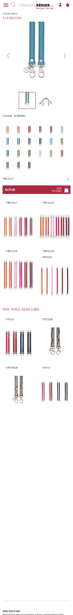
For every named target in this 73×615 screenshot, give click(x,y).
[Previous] (8, 56)
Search (13, 4)
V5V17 (46, 368)
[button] (36, 180)
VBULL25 (48, 203)
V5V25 (10, 319)
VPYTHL (47, 319)
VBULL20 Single (48, 254)
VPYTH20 (12, 368)
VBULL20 (11, 251)
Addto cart (57, 190)
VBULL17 (11, 203)
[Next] (65, 56)
